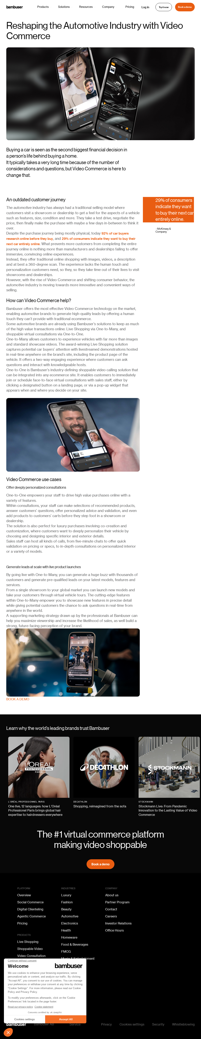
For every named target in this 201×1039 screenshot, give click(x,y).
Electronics (69, 923)
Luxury (66, 895)
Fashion (67, 902)
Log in (145, 7)
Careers (111, 916)
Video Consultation (31, 956)
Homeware (69, 937)
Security (158, 1024)
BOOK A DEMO (17, 699)
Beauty (66, 909)
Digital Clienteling (30, 909)
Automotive (69, 916)
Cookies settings (132, 1024)
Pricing (129, 7)
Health (66, 930)
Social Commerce (30, 902)
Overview (24, 895)
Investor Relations (118, 923)
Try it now (164, 7)
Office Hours (114, 930)
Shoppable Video (30, 949)
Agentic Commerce (31, 916)
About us (111, 895)
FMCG (66, 951)
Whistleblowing (183, 1024)
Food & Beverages (74, 944)
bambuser (14, 7)
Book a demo (185, 7)
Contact (111, 909)
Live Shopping (27, 941)
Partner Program (117, 902)
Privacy (106, 1024)
